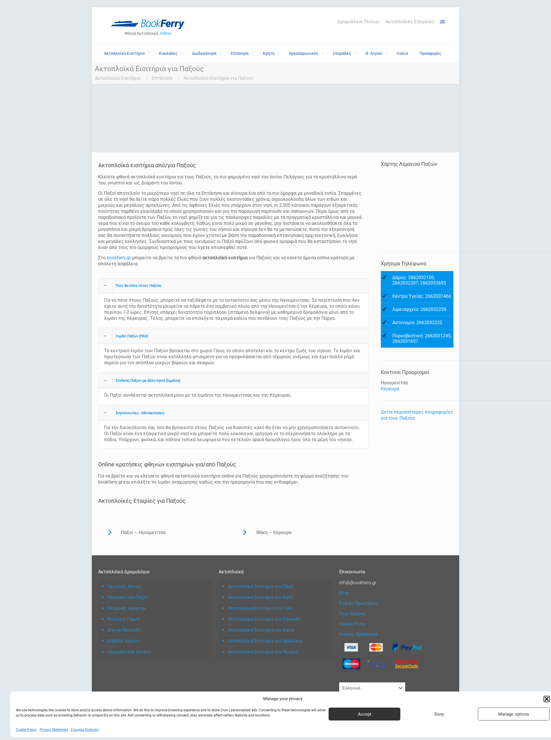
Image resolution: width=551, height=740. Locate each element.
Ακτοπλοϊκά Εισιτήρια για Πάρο (260, 586)
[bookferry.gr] (150, 25)
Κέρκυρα (390, 389)
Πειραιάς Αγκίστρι (127, 608)
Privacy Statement (54, 730)
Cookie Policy (26, 730)
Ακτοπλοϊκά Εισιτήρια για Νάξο (260, 597)
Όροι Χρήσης (352, 613)
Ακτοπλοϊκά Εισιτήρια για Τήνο (260, 608)
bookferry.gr (119, 257)
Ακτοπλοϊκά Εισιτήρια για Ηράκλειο (265, 641)
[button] (547, 699)
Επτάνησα (162, 78)
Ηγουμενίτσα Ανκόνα (129, 652)
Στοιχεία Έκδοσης (85, 730)
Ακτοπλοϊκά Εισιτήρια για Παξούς (219, 78)
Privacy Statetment (358, 634)
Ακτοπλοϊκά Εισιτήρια (117, 78)
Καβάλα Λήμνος (124, 641)
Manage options (513, 714)
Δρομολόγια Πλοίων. (358, 22)
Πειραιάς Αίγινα (124, 586)
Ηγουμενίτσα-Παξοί (128, 597)
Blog (343, 593)
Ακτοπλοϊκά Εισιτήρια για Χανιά (261, 630)
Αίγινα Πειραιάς (124, 630)
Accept (364, 714)
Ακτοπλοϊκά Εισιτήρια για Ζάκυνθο (264, 619)
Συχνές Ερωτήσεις (358, 603)
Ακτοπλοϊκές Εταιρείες (410, 22)
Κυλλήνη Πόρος (124, 619)
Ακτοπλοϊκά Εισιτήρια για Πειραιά (263, 652)
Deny (439, 714)
